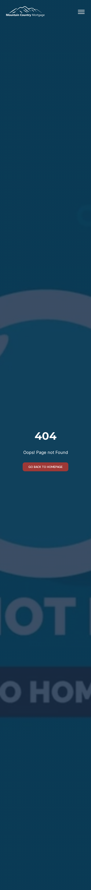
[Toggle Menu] (81, 11)
